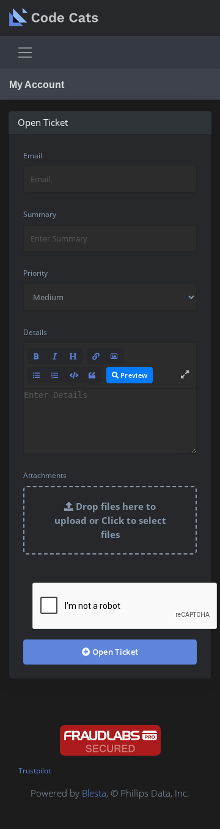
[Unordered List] (37, 375)
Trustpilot (34, 770)
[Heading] (73, 356)
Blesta (94, 793)
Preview (133, 375)
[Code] (73, 375)
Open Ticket (114, 651)
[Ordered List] (55, 375)
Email (32, 155)
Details (35, 332)
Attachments (45, 475)
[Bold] (37, 356)
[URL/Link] (96, 356)
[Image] (114, 356)
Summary (39, 214)
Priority (35, 273)
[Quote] (92, 375)
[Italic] (55, 356)
